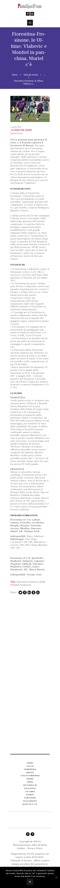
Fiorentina (18, 130)
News (29, 130)
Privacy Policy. (35, 848)
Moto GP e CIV (30, 804)
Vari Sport (30, 798)
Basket (30, 794)
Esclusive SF (30, 785)
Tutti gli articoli (30, 74)
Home (14, 74)
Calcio (30, 766)
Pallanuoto (30, 801)
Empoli (30, 772)
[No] (56, 877)
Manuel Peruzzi (16, 133)
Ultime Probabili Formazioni (28, 583)
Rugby (30, 779)
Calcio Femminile (30, 775)
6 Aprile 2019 (15, 127)
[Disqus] (30, 635)
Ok (30, 882)
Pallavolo (30, 788)
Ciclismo (30, 791)
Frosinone (33, 581)
